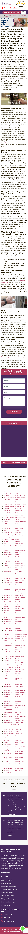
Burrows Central (19, 515)
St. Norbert (18, 714)
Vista (16, 744)
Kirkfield (17, 585)
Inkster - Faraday (20, 565)
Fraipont (17, 554)
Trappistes (18, 729)
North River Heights (21, 634)
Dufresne (18, 539)
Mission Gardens (20, 617)
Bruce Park (7, 513)
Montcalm (18, 619)
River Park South (8, 669)
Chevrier (6, 526)
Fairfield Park (7, 552)
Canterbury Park (20, 517)
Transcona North (8, 727)
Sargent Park (7, 686)
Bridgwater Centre (9, 504)
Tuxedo (17, 731)
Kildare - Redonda (20, 578)
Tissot (17, 725)
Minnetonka (7, 615)
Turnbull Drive (8, 731)
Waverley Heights (9, 746)
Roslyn (6, 678)
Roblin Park (7, 676)
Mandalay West (8, 602)
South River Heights (9, 699)
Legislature (7, 589)
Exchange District (20, 550)
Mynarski (17, 623)
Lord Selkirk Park (20, 597)
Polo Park (18, 654)
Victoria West (7, 744)
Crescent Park (19, 530)
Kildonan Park (8, 582)
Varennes (6, 740)
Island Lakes (7, 571)
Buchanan (18, 513)
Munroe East (7, 621)
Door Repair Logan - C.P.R (11, 15)
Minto (5, 617)
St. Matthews (7, 714)
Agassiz (6, 491)
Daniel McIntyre (19, 535)
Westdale (18, 759)
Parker (5, 649)
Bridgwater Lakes (9, 506)
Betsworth (18, 499)
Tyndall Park (18, 733)
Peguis (17, 649)
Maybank (6, 608)
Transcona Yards (8, 729)
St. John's (18, 712)
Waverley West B (20, 746)
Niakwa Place (7, 628)
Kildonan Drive (19, 580)
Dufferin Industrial (9, 539)
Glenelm (6, 559)
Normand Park (8, 630)
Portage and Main (9, 656)
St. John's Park (8, 712)
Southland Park (8, 703)
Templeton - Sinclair (9, 725)
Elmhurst (17, 548)
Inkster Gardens (8, 567)
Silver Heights (8, 692)
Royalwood (7, 684)
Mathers (17, 606)
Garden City (7, 557)
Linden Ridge (19, 593)
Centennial (7, 519)
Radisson (6, 660)
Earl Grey (6, 543)
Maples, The (7, 604)
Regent (17, 660)
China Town (18, 526)
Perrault (17, 651)
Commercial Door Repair (9, 889)
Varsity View (18, 740)
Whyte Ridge (19, 764)
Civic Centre (7, 528)
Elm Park (6, 548)
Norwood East (19, 638)
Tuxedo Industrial (9, 733)
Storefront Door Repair (8, 902)
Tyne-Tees (7, 736)
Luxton (6, 599)
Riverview (6, 673)
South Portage (19, 697)
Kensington (7, 576)
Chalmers (18, 524)
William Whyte (8, 768)
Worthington (7, 772)
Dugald (6, 541)
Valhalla (6, 738)
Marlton (6, 606)
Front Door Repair (7, 892)
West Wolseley (19, 757)
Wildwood (6, 766)
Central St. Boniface (20, 521)
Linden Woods (8, 595)
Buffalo (6, 515)
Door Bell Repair (6, 877)
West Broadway (19, 751)
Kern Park (18, 576)
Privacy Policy (5, 905)
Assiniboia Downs (9, 497)
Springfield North (8, 705)
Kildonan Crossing (9, 580)
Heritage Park (19, 563)
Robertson (18, 673)
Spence (17, 703)
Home (2, 15)
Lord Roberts (7, 597)
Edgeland (18, 546)
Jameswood (7, 574)
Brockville (18, 508)
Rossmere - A (7, 682)
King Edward (18, 582)
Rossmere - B (19, 682)
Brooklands (18, 510)
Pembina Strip (8, 651)
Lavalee (17, 587)
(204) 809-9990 (9, 921)
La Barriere (7, 587)
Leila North (7, 593)
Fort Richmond (8, 554)
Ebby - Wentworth (9, 546)
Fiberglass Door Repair (8, 899)
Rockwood (18, 676)
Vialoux (6, 742)
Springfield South (20, 705)
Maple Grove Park (20, 602)
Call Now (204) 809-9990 (12, 12)
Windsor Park (19, 768)
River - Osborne (8, 667)
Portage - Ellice (19, 656)
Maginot (17, 599)
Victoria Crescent (20, 742)
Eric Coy (6, 550)
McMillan (6, 610)
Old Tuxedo (18, 643)
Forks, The (18, 552)
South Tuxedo (19, 699)
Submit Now (14, 412)
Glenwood (18, 559)
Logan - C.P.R (19, 595)
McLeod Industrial (20, 608)
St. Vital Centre (8, 716)
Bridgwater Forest (20, 504)
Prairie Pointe (7, 658)
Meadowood (18, 610)
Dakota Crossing (8, 535)
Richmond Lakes (8, 662)
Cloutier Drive (19, 528)
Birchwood (7, 502)
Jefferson (18, 574)
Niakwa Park (18, 626)
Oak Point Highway (9, 643)
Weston (6, 761)
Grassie (17, 561)
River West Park (19, 669)
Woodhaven (18, 770)
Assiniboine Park (20, 497)
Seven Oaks (7, 690)
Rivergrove (18, 671)
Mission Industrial (9, 619)
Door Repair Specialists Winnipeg (14, 931)
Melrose (17, 613)
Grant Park (7, 561)
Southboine (7, 701)
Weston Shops (19, 761)
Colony (6, 530)
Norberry (17, 628)
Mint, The (18, 615)
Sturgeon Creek (19, 720)
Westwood (7, 764)
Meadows (6, 613)
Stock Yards (7, 720)
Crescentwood (8, 532)
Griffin (5, 563)
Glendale (17, 557)
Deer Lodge (7, 537)
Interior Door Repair (7, 896)
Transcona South (20, 727)
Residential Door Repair (8, 886)
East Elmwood (19, 543)
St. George (18, 708)
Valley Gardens (19, 738)
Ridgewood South (20, 665)
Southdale (18, 701)
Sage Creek (18, 684)
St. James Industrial (20, 710)
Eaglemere (18, 541)
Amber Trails (18, 493)
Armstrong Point (20, 495)
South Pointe (19, 694)
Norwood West (19, 641)
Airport (17, 491)
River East (18, 667)
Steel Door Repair (6, 883)
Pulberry (17, 658)
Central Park (18, 519)
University (18, 736)
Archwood (6, 495)
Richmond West (19, 662)
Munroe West (19, 621)
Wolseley (6, 770)
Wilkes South (19, 766)
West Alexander (19, 749)
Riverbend (7, 671)
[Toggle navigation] (23, 12)
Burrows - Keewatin (9, 517)
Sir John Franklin (20, 692)
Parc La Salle (18, 647)
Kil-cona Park (7, 578)
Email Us (7, 917)
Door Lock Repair (6, 880)
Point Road (7, 654)
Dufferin (17, 537)
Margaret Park (19, 604)
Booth (17, 502)
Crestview (18, 532)
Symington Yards (8, 722)
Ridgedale (6, 665)
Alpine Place (7, 493)
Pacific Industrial (20, 645)
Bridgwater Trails (20, 506)
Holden (6, 565)
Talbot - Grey (19, 722)
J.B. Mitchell (18, 571)
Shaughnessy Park (20, 690)
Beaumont (7, 499)
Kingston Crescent (9, 585)
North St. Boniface (20, 636)
